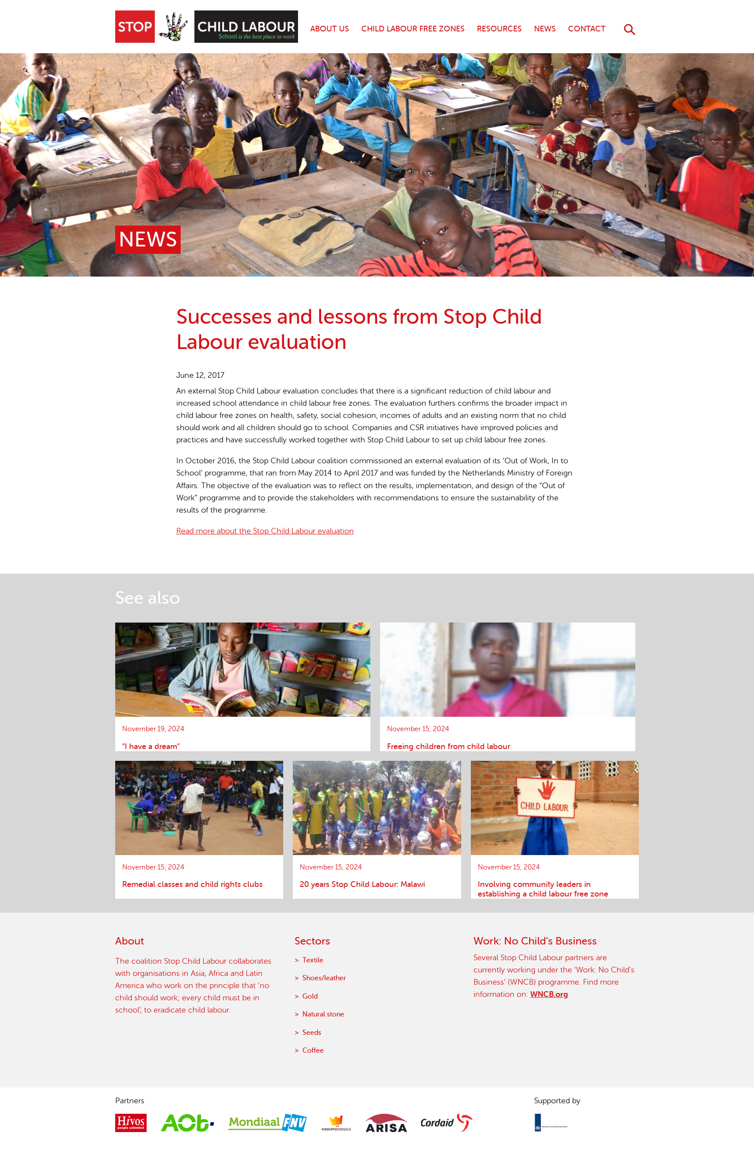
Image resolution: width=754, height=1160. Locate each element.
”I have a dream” (151, 746)
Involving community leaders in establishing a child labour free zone (543, 889)
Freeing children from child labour (448, 746)
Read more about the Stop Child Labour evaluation (265, 531)
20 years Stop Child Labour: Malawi (362, 884)
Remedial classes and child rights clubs (192, 884)
